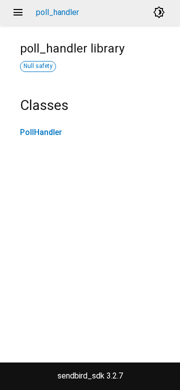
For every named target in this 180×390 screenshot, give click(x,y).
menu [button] (18, 12)
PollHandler (41, 132)
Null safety (38, 66)
